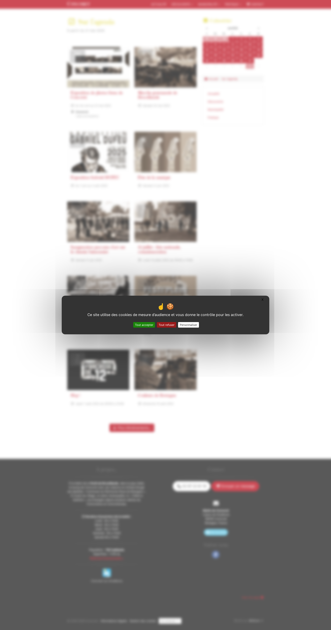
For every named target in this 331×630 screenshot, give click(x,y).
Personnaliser (188, 325)
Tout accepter (144, 325)
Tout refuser (166, 325)
